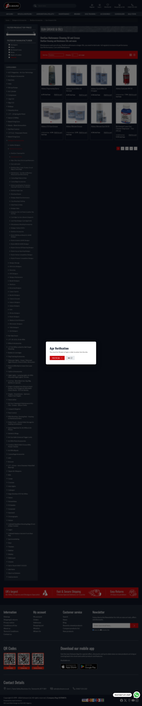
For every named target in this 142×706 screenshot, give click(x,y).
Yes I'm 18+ (56, 358)
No (69, 358)
